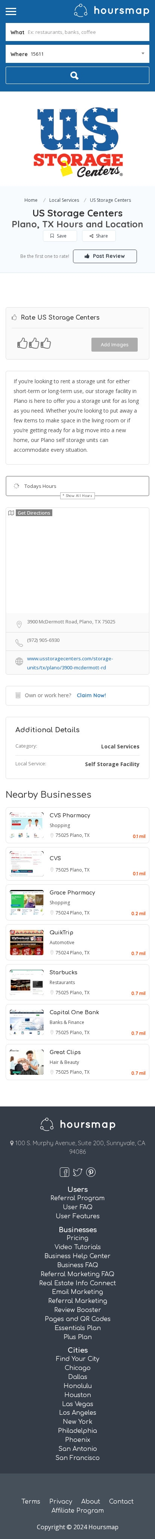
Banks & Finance (67, 1022)
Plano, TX (80, 835)
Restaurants (62, 982)
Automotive (62, 942)
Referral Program (77, 1198)
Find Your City (77, 1359)
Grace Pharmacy (72, 893)
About (90, 1501)
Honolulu (78, 1386)
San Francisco (77, 1458)
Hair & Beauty (64, 1062)
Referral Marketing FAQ (77, 1274)
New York (78, 1422)
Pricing (77, 1238)
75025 (63, 835)
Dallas (77, 1377)
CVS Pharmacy (70, 815)
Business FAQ (77, 1265)
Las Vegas (77, 1404)
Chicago (78, 1368)
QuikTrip (61, 933)
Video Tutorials (78, 1247)
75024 (63, 913)
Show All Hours (79, 496)
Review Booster (77, 1310)
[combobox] (77, 53)
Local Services (64, 200)
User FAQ (78, 1207)
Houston (77, 1395)
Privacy (60, 1501)
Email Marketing (77, 1292)
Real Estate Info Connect (77, 1283)
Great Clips (65, 1052)
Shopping (60, 825)
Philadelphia (77, 1431)
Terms (30, 1501)
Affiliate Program (78, 1510)
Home (31, 200)
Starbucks (64, 972)
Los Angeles (77, 1412)
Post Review (108, 256)
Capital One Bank (74, 1012)
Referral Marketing (77, 1301)
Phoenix (77, 1440)
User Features (78, 1216)
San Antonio (77, 1449)
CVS (55, 858)
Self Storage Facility (112, 764)
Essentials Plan (78, 1328)
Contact (121, 1501)
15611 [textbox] (37, 53)
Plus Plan (78, 1337)
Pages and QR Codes (78, 1319)
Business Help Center (77, 1256)
